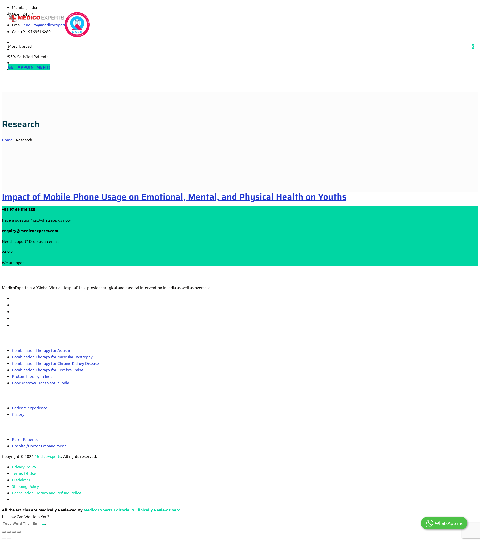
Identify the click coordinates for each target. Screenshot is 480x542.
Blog (108, 46)
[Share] (14, 532)
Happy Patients (140, 46)
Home (23, 46)
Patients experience (30, 407)
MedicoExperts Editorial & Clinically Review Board (132, 509)
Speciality (82, 46)
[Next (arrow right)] (9, 538)
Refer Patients (25, 439)
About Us (51, 46)
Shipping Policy (25, 486)
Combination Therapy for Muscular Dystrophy (52, 356)
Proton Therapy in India (33, 376)
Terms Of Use (24, 473)
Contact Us (177, 46)
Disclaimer (21, 479)
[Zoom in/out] (4, 532)
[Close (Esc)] (19, 532)
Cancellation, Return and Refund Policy (46, 492)
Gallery (18, 414)
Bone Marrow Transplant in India (40, 382)
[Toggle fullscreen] (9, 532)
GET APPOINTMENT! (29, 67)
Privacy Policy (24, 466)
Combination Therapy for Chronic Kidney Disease (55, 363)
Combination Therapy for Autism (41, 350)
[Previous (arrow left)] (4, 538)
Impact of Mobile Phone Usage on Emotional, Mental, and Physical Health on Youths (174, 197)
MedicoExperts (48, 456)
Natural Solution (215, 46)
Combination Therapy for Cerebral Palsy (47, 369)
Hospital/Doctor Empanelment (39, 445)
